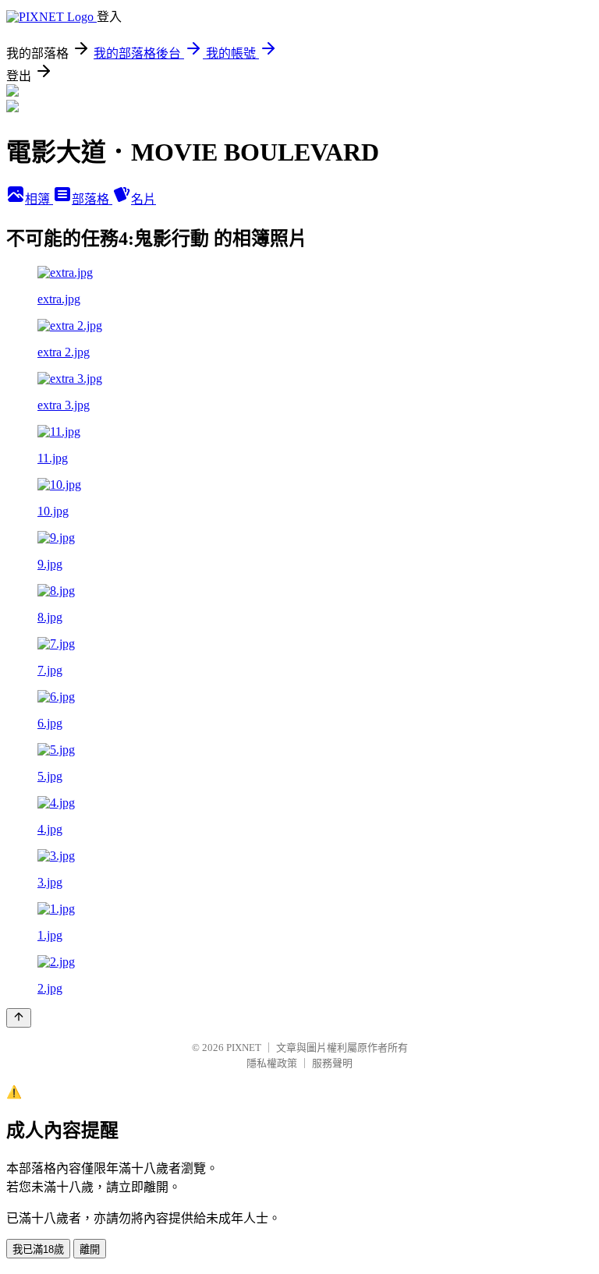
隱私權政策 (271, 1063)
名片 (143, 199)
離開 (90, 1249)
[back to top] (18, 1018)
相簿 (39, 199)
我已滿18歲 (38, 1249)
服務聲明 (332, 1063)
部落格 (92, 199)
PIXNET (243, 1047)
